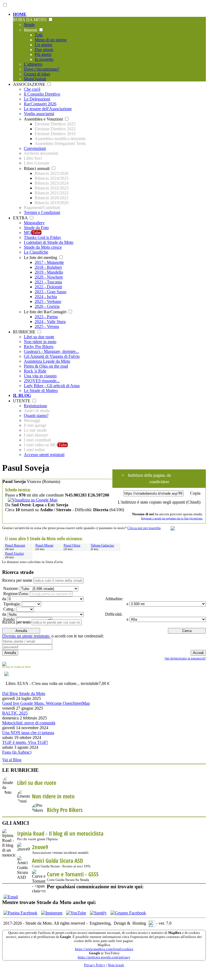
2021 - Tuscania (48, 282)
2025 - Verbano (48, 301)
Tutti (39, 35)
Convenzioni (35, 148)
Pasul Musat (44, 545)
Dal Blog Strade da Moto (23, 693)
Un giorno (43, 44)
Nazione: (10, 588)
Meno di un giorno (51, 39)
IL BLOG (22, 395)
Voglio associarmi (39, 113)
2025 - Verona (47, 326)
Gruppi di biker (37, 74)
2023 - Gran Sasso (50, 291)
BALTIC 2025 (15, 713)
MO (32, 232)
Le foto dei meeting (41, 257)
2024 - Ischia (46, 296)
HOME (20, 14)
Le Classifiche (36, 252)
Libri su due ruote (39, 336)
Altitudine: (113, 598)
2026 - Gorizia (47, 306)
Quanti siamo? (36, 415)
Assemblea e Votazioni (44, 119)
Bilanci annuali (37, 168)
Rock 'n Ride (35, 371)
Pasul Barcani (15, 545)
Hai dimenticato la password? (185, 658)
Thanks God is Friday (42, 237)
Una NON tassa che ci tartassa (28, 732)
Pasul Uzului (14, 553)
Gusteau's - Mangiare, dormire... (51, 351)
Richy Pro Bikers (38, 346)
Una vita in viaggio (40, 376)
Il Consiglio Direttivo (42, 94)
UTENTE (22, 401)
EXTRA (21, 218)
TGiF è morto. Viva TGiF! (25, 742)
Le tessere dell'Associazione (48, 108)
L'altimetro (33, 64)
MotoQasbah (35, 79)
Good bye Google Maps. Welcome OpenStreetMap (46, 703)
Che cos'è (32, 89)
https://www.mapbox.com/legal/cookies (104, 949)
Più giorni (43, 54)
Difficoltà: (113, 614)
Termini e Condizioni (42, 212)
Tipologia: (11, 604)
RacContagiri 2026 (40, 104)
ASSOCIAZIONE (29, 84)
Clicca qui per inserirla (144, 528)
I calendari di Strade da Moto (48, 242)
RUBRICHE (25, 332)
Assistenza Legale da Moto (47, 361)
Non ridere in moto (40, 341)
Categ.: (8, 609)
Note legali (116, 965)
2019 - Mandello (49, 272)
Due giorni (44, 49)
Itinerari (31, 30)
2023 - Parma (46, 316)
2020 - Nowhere (49, 277)
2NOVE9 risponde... (42, 380)
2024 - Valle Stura (50, 321)
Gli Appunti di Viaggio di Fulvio (52, 356)
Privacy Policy (94, 965)
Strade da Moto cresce (43, 247)
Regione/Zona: (15, 593)
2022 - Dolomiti (48, 287)
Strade (29, 24)
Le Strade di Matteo (41, 390)
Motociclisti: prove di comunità (28, 723)
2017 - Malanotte (49, 262)
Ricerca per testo (16, 622)
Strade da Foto (36, 227)
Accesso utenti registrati (44, 454)
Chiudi (193, 502)
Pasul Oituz (72, 545)
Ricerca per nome (17, 580)
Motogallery (34, 222)
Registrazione (35, 405)
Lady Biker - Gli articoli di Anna (52, 385)
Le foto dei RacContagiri (45, 311)
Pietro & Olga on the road (46, 366)
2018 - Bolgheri (48, 267)
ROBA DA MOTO (30, 19)
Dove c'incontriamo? (41, 69)
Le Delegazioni (37, 99)
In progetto (44, 59)
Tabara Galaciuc (102, 545)
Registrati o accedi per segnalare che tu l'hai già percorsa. (172, 518)
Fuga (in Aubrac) (16, 752)
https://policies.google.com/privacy (104, 957)
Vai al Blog (11, 759)
